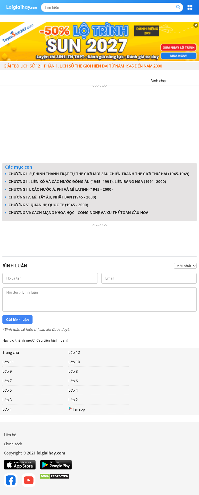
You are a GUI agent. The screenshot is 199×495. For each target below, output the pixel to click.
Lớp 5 (7, 390)
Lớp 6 (73, 380)
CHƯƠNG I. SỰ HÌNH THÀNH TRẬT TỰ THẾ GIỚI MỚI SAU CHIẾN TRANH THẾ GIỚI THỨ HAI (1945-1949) (98, 173)
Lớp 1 (7, 409)
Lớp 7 (7, 380)
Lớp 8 (73, 371)
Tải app (79, 409)
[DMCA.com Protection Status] (54, 480)
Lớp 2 (73, 399)
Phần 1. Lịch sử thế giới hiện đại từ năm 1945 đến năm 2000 (103, 66)
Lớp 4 (73, 390)
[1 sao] (172, 80)
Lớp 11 (8, 361)
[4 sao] (190, 80)
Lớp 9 (7, 371)
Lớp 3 (7, 399)
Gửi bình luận (17, 320)
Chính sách (13, 443)
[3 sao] (184, 80)
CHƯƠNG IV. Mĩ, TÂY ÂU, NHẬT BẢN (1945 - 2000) (52, 197)
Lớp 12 (74, 352)
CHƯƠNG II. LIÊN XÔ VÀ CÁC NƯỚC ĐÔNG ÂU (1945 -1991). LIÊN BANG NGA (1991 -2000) (87, 181)
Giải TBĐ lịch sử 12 (22, 66)
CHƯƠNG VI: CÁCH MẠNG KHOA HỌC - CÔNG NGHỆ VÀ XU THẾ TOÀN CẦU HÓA (78, 212)
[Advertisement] (99, 125)
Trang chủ (10, 352)
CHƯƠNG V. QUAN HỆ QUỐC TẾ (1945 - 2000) (48, 204)
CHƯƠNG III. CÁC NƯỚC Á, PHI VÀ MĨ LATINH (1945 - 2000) (60, 189)
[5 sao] (196, 80)
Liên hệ (10, 434)
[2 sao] (178, 80)
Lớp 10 (74, 361)
